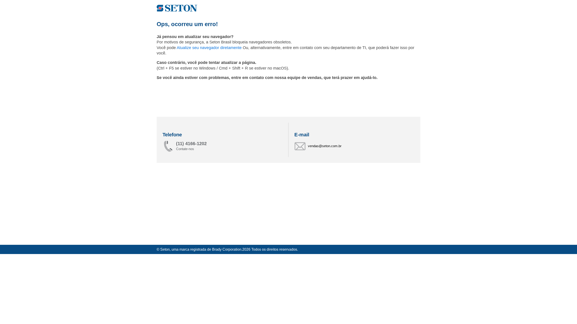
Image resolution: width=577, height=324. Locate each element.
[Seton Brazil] (177, 8)
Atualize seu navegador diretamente (210, 47)
